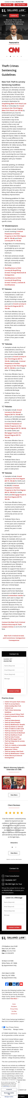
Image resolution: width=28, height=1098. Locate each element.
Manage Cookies (18, 1029)
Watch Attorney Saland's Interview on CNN (14, 768)
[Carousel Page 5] (21, 56)
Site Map (14, 1011)
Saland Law (22, 1090)
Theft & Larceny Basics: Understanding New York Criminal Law (13, 706)
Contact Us (14, 15)
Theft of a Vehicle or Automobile (15, 745)
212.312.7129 (11, 951)
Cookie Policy (7, 1029)
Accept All (9, 1089)
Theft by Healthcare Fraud (13, 735)
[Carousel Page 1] (7, 56)
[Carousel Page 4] (17, 56)
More (23, 15)
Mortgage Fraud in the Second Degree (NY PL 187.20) (13, 435)
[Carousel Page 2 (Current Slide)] (10, 56)
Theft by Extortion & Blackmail (15, 733)
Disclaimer (14, 1006)
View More (14, 795)
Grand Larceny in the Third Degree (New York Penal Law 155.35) (13, 108)
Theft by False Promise (12, 737)
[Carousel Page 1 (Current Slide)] (12, 847)
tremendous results (15, 595)
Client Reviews (14, 805)
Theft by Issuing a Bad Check (14, 751)
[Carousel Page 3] (14, 56)
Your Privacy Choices (12, 1027)
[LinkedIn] (14, 984)
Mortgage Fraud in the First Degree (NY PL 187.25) (15, 497)
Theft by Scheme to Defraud (14, 726)
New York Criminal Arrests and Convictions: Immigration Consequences (14, 638)
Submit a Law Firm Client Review (14, 859)
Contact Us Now (14, 691)
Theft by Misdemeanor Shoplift (15, 724)
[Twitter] (10, 984)
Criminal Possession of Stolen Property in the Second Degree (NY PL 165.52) (15, 426)
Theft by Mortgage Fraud (13, 739)
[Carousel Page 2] (16, 847)
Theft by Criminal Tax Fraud (14, 731)
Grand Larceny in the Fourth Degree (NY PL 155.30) (15, 306)
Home (4, 15)
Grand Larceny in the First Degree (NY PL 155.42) (15, 478)
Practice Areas (8, 698)
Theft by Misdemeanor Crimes (14, 753)
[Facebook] (6, 984)
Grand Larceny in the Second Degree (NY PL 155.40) (13, 412)
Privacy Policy (14, 1009)
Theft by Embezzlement (12, 720)
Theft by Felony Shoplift (12, 722)
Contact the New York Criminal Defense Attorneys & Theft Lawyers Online (13, 624)
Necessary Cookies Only (9, 1093)
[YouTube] (21, 984)
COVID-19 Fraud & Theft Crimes (15, 702)
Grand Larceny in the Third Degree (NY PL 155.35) (15, 359)
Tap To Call (7, 4)
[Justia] (17, 984)
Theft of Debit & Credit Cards (14, 728)
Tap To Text (21, 4)
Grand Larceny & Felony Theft (14, 714)
